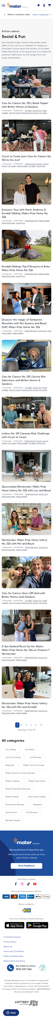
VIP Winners (31, 812)
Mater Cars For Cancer (29, 113)
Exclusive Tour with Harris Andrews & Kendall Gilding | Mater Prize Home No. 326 (25, 213)
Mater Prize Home (31, 221)
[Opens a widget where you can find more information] (11, 1013)
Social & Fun (37, 110)
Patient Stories (12, 797)
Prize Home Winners (14, 805)
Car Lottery (43, 113)
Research (37, 805)
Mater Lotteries (22, 166)
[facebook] (16, 883)
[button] (3, 5)
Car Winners (35, 757)
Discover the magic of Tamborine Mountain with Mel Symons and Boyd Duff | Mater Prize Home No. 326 (24, 323)
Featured (9, 765)
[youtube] (35, 883)
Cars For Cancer (15, 113)
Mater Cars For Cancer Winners (20, 773)
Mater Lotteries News (13, 956)
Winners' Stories (12, 820)
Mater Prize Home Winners (17, 789)
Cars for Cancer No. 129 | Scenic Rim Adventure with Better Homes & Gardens (23, 380)
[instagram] (22, 883)
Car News (28, 110)
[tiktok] (28, 883)
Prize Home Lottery (8, 223)
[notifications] (38, 5)
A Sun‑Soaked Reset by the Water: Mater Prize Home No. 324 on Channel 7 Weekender (26, 650)
